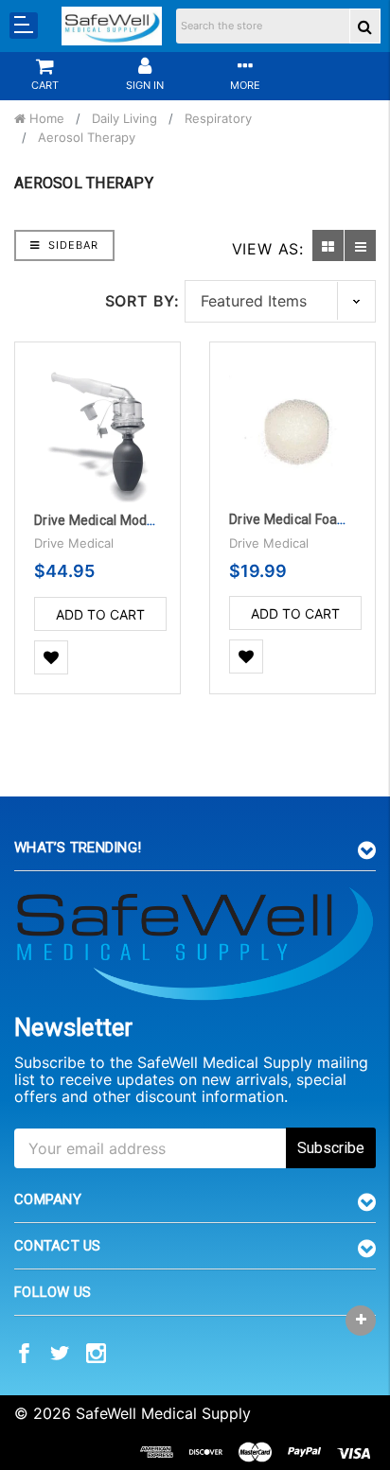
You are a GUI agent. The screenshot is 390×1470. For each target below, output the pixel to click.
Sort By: (142, 300)
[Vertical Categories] (23, 25)
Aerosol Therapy (86, 137)
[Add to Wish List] (51, 657)
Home (45, 118)
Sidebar (71, 245)
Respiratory (218, 118)
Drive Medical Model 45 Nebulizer (136, 520)
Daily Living (124, 118)
